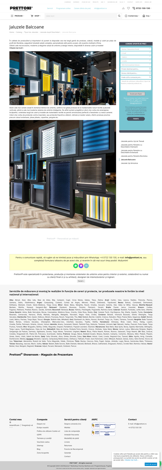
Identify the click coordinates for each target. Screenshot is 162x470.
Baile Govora (60, 344)
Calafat (98, 317)
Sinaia (11, 336)
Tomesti (19, 327)
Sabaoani (121, 331)
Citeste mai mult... (131, 460)
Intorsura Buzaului (122, 314)
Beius (72, 305)
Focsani (51, 346)
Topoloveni (111, 302)
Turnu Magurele (53, 341)
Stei (115, 305)
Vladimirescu (30, 302)
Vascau (135, 305)
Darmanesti (147, 302)
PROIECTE (95, 2)
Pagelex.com (110, 466)
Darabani (63, 307)
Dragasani (112, 344)
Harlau (127, 324)
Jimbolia (114, 341)
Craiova (105, 317)
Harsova (32, 314)
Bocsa (44, 312)
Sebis (20, 302)
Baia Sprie (119, 327)
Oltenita (149, 310)
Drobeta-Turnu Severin (78, 329)
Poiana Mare (127, 317)
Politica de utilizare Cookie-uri (48, 431)
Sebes (87, 300)
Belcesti (120, 324)
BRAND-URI (148, 2)
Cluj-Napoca (115, 312)
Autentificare (14, 425)
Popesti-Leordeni (80, 327)
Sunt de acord (150, 464)
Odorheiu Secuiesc (74, 322)
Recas (126, 341)
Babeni (51, 344)
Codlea (149, 307)
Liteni (106, 339)
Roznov (114, 331)
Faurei (116, 307)
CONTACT (130, 2)
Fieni (29, 317)
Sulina (39, 344)
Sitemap (40, 445)
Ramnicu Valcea (140, 344)
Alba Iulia (31, 300)
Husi (17, 346)
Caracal (149, 331)
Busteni (106, 334)
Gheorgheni (45, 322)
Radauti (119, 339)
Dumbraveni (14, 339)
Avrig (142, 336)
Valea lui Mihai (124, 305)
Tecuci (40, 319)
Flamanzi (91, 307)
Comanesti (137, 302)
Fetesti (75, 324)
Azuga (73, 334)
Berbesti (88, 344)
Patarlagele (86, 310)
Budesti (124, 310)
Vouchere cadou (43, 442)
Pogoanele (96, 310)
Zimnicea (70, 341)
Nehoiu (78, 310)
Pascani (134, 324)
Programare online (63, 8)
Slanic (17, 336)
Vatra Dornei (139, 339)
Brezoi (94, 344)
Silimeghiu (148, 327)
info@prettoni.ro (100, 8)
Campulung (48, 302)
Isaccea (27, 344)
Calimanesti (102, 344)
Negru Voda (84, 314)
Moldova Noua (64, 312)
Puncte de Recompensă (73, 449)
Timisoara (148, 341)
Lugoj (121, 341)
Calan (129, 322)
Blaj (53, 300)
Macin (33, 344)
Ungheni (76, 331)
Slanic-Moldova (39, 305)
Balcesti (81, 344)
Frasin (87, 339)
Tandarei (101, 324)
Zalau (79, 336)
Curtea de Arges (72, 302)
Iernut (121, 329)
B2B (102, 2)
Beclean (12, 307)
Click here (58, 468)
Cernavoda (22, 314)
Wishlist (67, 427)
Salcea (125, 339)
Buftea (39, 327)
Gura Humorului (97, 339)
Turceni (130, 319)
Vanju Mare (107, 329)
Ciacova (90, 341)
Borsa (126, 327)
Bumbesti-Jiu (79, 319)
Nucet (86, 305)
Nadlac (133, 300)
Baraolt (110, 314)
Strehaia (98, 329)
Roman (107, 331)
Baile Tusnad (147, 319)
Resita (90, 312)
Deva (135, 322)
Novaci (94, 319)
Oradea (94, 305)
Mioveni (85, 302)
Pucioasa (54, 317)
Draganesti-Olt (22, 334)
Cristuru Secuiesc (31, 322)
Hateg (142, 322)
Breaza (99, 334)
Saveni (100, 307)
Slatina (59, 334)
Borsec (18, 322)
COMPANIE (67, 2)
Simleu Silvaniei (70, 336)
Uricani (40, 324)
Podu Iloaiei (142, 324)
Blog (38, 449)
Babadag (19, 344)
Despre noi (41, 424)
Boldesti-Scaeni (89, 334)
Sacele (41, 310)
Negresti (30, 346)
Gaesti (34, 317)
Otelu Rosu (82, 312)
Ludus (127, 329)
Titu (75, 317)
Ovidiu (93, 314)
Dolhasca (73, 339)
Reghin (149, 329)
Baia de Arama (62, 329)
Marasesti (58, 346)
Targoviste (69, 317)
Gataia (107, 341)
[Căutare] (119, 16)
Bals (143, 331)
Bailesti (85, 317)
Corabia (12, 334)
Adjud (44, 346)
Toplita (87, 322)
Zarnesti (48, 310)
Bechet (91, 317)
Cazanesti (68, 324)
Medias (22, 339)
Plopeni (149, 334)
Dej (122, 312)
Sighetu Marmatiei (136, 327)
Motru (88, 319)
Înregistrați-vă (27, 425)
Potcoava (42, 334)
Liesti (11, 319)
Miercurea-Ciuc (58, 322)
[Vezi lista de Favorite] (128, 8)
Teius (94, 300)
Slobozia (93, 324)
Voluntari (91, 327)
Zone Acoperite (43, 453)
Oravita (74, 312)
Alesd (66, 305)
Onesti (28, 305)
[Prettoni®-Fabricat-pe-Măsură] (21, 8)
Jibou (60, 336)
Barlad (11, 346)
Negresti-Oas (115, 336)
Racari (61, 317)
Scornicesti (51, 334)
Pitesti (92, 302)
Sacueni (101, 305)
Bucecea (72, 307)
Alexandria (27, 341)
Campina (113, 334)
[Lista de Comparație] (123, 8)
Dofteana (13, 305)
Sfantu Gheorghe (139, 314)
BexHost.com (89, 466)
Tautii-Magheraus (27, 329)
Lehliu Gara (140, 310)
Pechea (23, 319)
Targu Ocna (52, 305)
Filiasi (119, 317)
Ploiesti (142, 334)
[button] (81, 281)
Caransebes (52, 312)
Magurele (52, 327)
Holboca (41, 317)
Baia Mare (110, 327)
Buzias (83, 341)
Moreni (47, 317)
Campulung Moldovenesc (59, 339)
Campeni (60, 300)
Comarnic (122, 334)
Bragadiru (31, 327)
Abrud (17, 300)
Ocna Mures (77, 300)
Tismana (123, 319)
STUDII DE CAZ (86, 2)
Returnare (68, 445)
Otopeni (60, 327)
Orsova (91, 329)
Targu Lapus (14, 329)
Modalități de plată (71, 438)
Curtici (113, 300)
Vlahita (95, 322)
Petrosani (25, 324)
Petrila (18, 324)
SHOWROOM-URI (112, 2)
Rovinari (101, 319)
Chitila (45, 327)
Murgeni (23, 346)
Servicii (50, 8)
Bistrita (21, 307)
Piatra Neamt (97, 331)
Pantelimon (68, 327)
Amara (60, 324)
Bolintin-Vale (55, 319)
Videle (62, 341)
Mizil (136, 334)
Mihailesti (65, 319)
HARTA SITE (139, 2)
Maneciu (130, 334)
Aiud (23, 300)
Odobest (66, 346)
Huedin (134, 312)
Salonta (109, 305)
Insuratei (131, 307)
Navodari (73, 314)
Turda (140, 312)
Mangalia (55, 314)
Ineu (119, 300)
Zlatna (100, 300)
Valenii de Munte (33, 336)
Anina (24, 312)
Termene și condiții (44, 438)
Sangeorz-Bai (41, 307)
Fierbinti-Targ (84, 324)
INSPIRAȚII (76, 2)
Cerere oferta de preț (82, 8)
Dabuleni (112, 317)
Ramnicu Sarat (106, 310)
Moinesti (21, 305)
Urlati (23, 336)
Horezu (119, 344)
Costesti (58, 302)
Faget (101, 341)
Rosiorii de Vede (39, 341)
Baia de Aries (44, 300)
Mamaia (47, 314)
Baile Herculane (34, 312)
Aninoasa (114, 322)
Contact (67, 456)
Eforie (39, 314)
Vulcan (46, 324)
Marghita (79, 305)
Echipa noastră (42, 427)
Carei (100, 336)
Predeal (28, 310)
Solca (131, 339)
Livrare (67, 442)
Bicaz (89, 331)
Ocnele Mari (128, 344)
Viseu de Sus (40, 329)
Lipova (126, 300)
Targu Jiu (108, 319)
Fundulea (131, 310)
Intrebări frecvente (71, 435)
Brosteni (37, 339)
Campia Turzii (103, 312)
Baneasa (64, 310)
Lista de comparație (72, 431)
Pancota (141, 300)
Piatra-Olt (33, 334)
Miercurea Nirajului (138, 329)
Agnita (136, 336)
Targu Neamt (131, 331)
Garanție (67, 453)
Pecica (149, 300)
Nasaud (30, 307)
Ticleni (115, 319)
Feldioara (20, 310)
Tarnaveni (68, 331)
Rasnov (35, 310)
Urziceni (109, 324)
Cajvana (45, 339)
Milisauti (112, 339)
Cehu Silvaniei (51, 336)
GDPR (39, 435)
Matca (17, 319)
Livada (106, 336)
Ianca (123, 307)
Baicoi (79, 334)
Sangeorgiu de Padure (18, 331)
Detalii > (81, 281)
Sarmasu (32, 331)
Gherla (127, 312)
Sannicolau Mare (136, 341)
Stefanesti (101, 302)
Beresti (149, 317)
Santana (12, 302)
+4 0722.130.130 (134, 427)
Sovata (49, 331)
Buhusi (127, 302)
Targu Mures (58, 331)
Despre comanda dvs (72, 424)
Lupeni (149, 322)
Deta (96, 341)
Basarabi (12, 314)
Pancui (73, 346)
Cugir (68, 300)
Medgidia (64, 314)
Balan (11, 322)
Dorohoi (82, 307)
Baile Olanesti (71, 344)
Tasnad (125, 336)
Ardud (94, 336)
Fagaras (12, 310)
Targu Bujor (31, 319)
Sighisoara (41, 331)
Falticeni (81, 339)
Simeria (33, 324)
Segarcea (136, 317)
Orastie (12, 324)
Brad (122, 322)
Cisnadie (148, 336)
